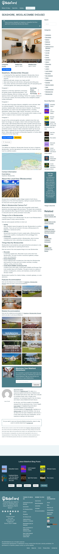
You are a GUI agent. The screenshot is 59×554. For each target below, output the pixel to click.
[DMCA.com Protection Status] (50, 518)
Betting (47, 39)
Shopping (25, 514)
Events (47, 57)
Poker (47, 78)
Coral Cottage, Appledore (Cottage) (12, 291)
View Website (6, 69)
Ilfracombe (48, 64)
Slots (46, 87)
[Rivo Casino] (46, 139)
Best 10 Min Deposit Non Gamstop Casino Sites (28, 535)
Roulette (47, 82)
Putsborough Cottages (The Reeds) (48, 249)
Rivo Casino (53, 137)
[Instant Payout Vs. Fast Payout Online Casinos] (46, 149)
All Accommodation (40, 510)
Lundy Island (48, 71)
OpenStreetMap (35, 169)
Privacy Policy (46, 548)
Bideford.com (24, 391)
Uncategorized (49, 89)
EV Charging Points (27, 509)
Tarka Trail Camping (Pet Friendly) (32, 291)
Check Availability (8, 137)
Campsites (37, 505)
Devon (47, 55)
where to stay (17, 411)
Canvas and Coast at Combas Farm (31, 322)
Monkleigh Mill (11, 303)
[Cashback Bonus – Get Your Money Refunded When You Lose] (46, 123)
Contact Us (54, 548)
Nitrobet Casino (51, 469)
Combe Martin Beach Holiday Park (31, 359)
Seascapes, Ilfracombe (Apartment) (32, 334)
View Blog (44, 485)
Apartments (38, 500)
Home (48, 502)
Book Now (18, 137)
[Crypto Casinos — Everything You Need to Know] (46, 165)
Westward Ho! (49, 91)
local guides (17, 406)
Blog (48, 505)
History (47, 62)
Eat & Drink (26, 506)
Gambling (47, 59)
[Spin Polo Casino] (46, 134)
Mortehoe (48, 73)
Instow (47, 66)
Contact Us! (29, 423)
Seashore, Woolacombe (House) (32, 313)
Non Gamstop (49, 75)
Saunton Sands (49, 85)
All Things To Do (27, 516)
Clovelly (47, 50)
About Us (34, 548)
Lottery (47, 69)
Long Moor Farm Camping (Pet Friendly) (12, 322)
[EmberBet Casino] (46, 106)
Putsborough (48, 80)
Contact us (50, 200)
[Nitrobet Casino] (46, 118)
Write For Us (50, 507)
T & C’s (39, 548)
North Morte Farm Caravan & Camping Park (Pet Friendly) (12, 334)
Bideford (47, 42)
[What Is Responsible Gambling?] (46, 158)
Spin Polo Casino (32, 478)
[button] (40, 166)
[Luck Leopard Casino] (46, 111)
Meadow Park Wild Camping (11, 359)
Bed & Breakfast (39, 503)
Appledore (48, 35)
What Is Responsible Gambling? (53, 158)
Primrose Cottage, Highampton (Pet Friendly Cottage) (32, 346)
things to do (29, 409)
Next (40, 61)
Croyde (47, 52)
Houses (4, 66)
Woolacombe (48, 94)
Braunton (47, 44)
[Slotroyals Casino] (46, 144)
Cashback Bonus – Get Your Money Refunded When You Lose (50, 125)
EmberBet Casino (13, 469)
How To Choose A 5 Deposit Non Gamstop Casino (28, 529)
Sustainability (50, 510)
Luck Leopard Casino (52, 111)
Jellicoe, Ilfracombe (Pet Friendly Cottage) (11, 347)
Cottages (37, 508)
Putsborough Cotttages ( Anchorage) (47, 240)
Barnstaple (48, 37)
